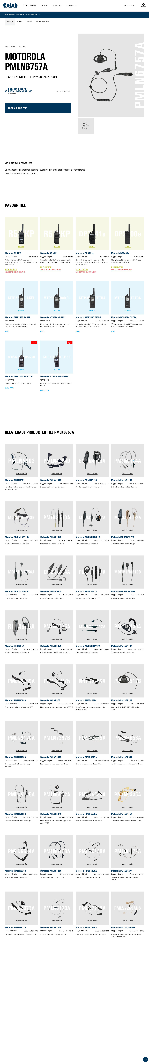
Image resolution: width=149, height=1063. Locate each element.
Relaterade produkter (42, 21)
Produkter (12, 14)
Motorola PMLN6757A (33, 14)
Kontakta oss (56, 5)
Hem (6, 14)
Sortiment (29, 6)
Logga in (131, 5)
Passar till (29, 21)
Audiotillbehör (20, 14)
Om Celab (44, 5)
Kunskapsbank (71, 5)
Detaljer (19, 21)
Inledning (10, 21)
